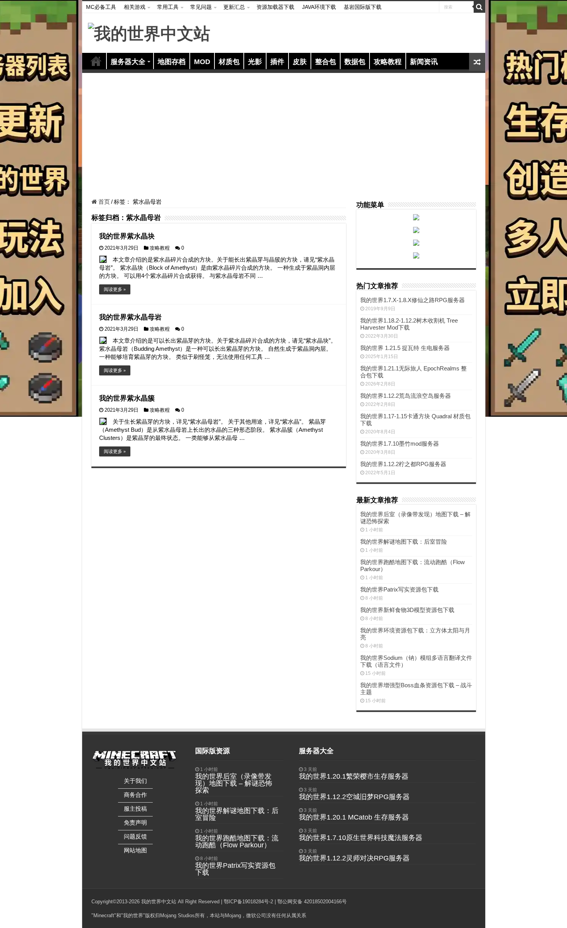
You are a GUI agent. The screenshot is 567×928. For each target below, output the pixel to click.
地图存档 (172, 62)
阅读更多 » (115, 289)
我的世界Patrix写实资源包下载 (399, 589)
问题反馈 (135, 836)
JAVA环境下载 (319, 7)
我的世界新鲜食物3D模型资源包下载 (407, 610)
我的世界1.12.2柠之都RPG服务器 (403, 464)
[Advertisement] (283, 137)
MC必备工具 (101, 7)
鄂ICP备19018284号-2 (248, 901)
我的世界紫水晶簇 (127, 398)
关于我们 (135, 781)
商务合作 (135, 794)
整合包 (325, 62)
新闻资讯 (424, 62)
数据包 (354, 62)
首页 (96, 61)
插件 (277, 62)
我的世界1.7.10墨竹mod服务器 (399, 443)
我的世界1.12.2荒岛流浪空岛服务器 (405, 395)
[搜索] (479, 7)
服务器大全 (128, 62)
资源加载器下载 (275, 7)
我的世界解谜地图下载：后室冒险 (403, 541)
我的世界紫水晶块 (127, 236)
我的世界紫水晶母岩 (130, 317)
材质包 (229, 62)
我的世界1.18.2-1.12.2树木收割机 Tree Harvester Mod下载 (409, 324)
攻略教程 (388, 62)
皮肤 (300, 62)
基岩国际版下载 (362, 7)
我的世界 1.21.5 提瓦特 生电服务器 (405, 348)
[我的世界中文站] (149, 32)
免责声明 (135, 822)
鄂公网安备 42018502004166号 (312, 901)
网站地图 (135, 850)
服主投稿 (135, 808)
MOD (202, 62)
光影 (255, 62)
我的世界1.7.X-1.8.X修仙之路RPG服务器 (412, 300)
